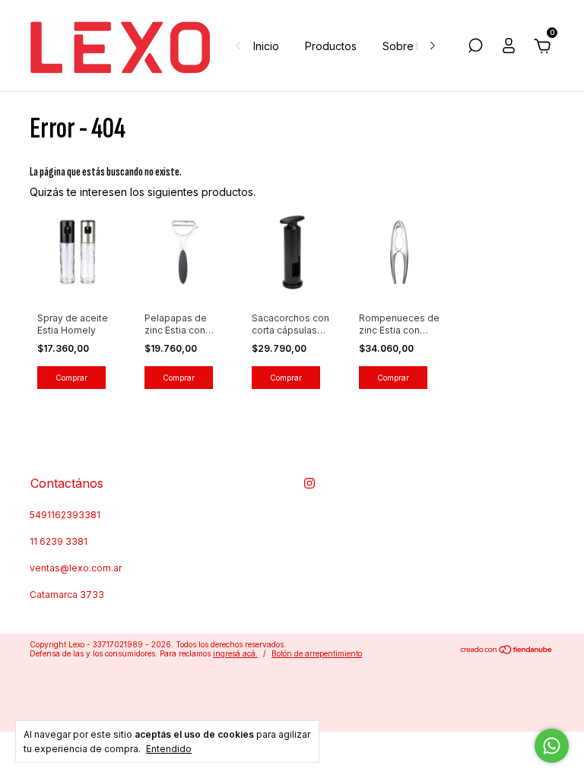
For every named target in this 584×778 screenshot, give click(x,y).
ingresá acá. (235, 653)
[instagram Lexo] (309, 483)
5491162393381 (65, 514)
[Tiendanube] (506, 650)
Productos (331, 46)
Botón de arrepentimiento (316, 653)
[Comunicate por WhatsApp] (552, 746)
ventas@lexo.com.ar (76, 568)
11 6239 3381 (58, 541)
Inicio (266, 46)
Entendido (169, 748)
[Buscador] (475, 47)
